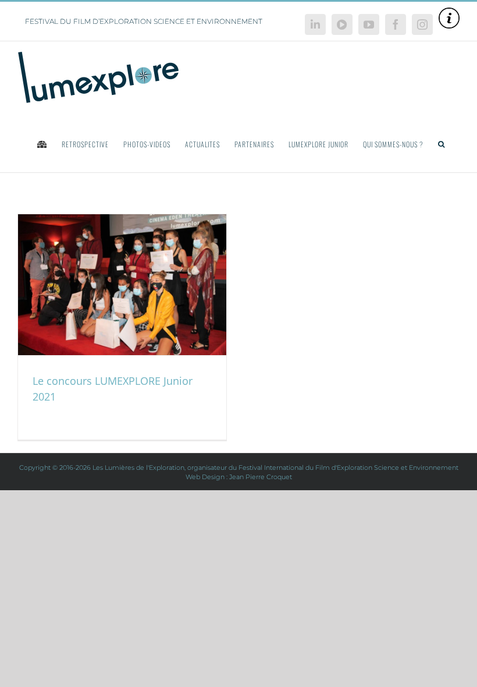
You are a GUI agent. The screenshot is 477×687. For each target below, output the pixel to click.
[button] (441, 143)
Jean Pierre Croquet (260, 477)
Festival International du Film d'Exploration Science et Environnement (348, 467)
